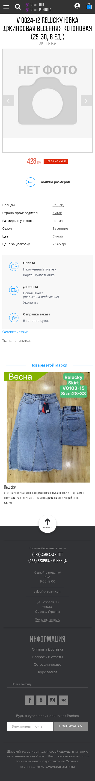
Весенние (60, 228)
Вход (77, 5)
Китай (57, 213)
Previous (8, 100)
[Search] (8, 683)
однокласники (41, 700)
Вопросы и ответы (47, 657)
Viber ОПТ (37, 4)
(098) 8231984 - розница (47, 560)
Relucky (58, 205)
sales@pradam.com (47, 591)
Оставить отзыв (15, 332)
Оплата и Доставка (47, 649)
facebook (29, 700)
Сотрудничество (47, 664)
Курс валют (47, 672)
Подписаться (70, 726)
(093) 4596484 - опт (47, 554)
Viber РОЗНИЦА (41, 9)
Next (86, 100)
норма (58, 220)
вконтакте (63, 700)
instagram (52, 700)
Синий (58, 236)
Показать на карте (47, 619)
